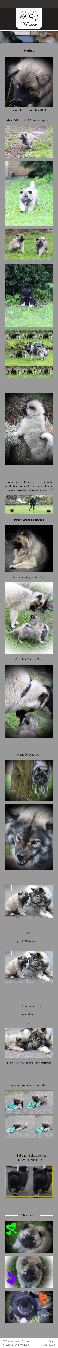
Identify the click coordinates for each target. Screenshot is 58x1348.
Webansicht (49, 1344)
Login (52, 1341)
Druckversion (13, 1341)
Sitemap (26, 1341)
